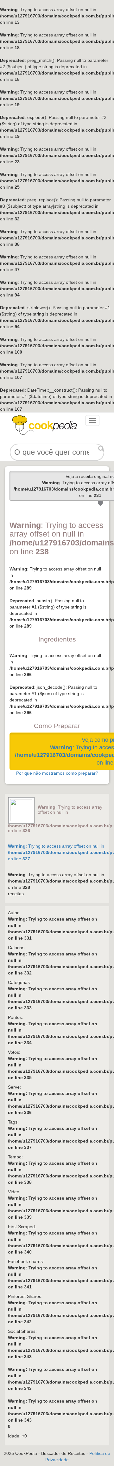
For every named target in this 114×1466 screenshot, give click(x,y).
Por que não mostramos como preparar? (57, 773)
